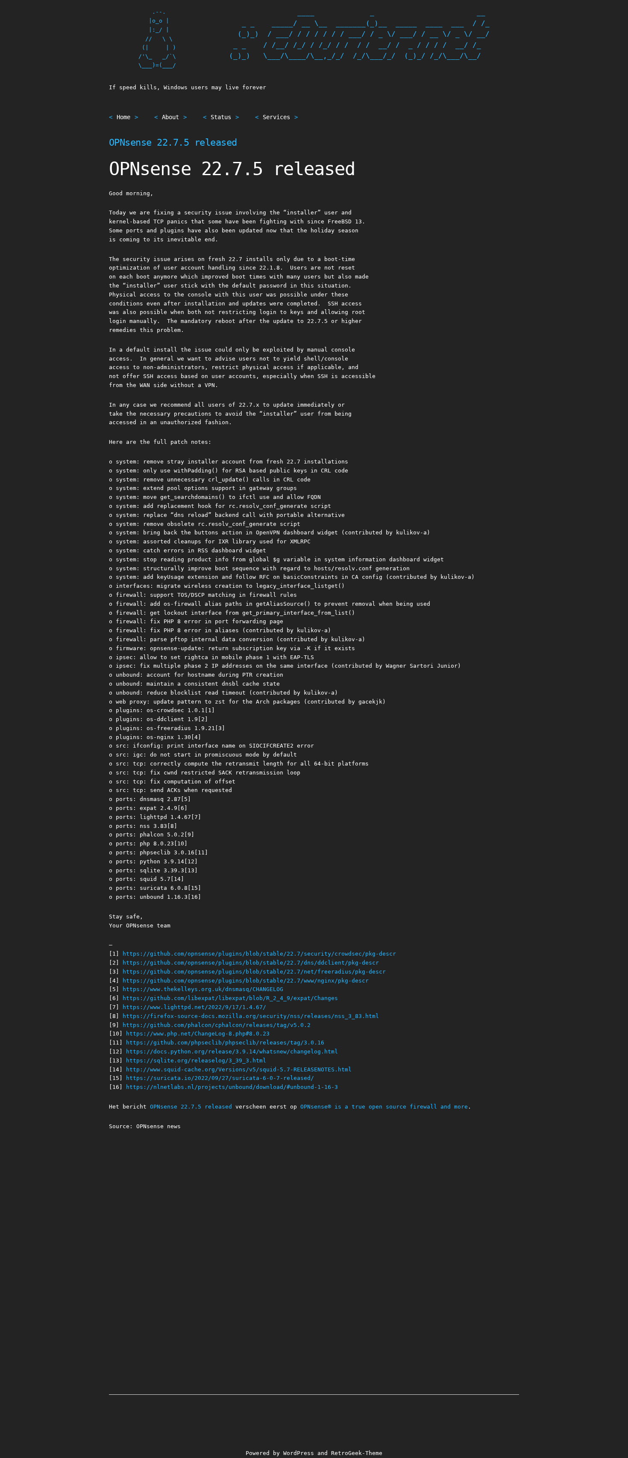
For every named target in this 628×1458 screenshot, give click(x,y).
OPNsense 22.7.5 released (173, 142)
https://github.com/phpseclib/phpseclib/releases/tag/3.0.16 (225, 1042)
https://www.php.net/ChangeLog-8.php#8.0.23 (198, 1033)
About (170, 117)
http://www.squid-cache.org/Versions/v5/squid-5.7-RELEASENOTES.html (239, 1069)
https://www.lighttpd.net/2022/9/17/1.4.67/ (194, 1007)
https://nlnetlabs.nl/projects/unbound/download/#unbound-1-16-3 (232, 1087)
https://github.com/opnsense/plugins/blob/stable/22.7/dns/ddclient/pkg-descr (251, 962)
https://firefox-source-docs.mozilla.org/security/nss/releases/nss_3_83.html (251, 1016)
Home (123, 117)
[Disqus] (314, 1248)
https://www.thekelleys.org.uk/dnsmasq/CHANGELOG (203, 989)
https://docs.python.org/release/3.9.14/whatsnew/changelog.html (232, 1051)
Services (276, 117)
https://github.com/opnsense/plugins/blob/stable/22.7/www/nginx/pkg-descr (246, 980)
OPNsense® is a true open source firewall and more (384, 1106)
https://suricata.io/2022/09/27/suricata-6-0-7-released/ (220, 1078)
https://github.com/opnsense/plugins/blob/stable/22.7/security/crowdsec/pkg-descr (259, 953)
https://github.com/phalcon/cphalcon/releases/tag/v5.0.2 (217, 1025)
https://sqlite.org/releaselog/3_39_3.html (196, 1060)
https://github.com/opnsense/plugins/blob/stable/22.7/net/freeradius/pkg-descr (254, 971)
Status (221, 117)
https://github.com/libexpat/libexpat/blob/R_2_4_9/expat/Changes (230, 998)
